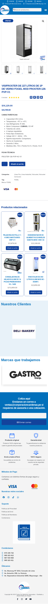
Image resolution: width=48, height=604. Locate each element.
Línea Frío (17, 174)
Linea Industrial (26, 174)
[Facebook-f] (17, 599)
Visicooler (35, 174)
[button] (46, 10)
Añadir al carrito (17, 164)
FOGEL (16, 180)
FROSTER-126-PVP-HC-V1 (12, 157)
